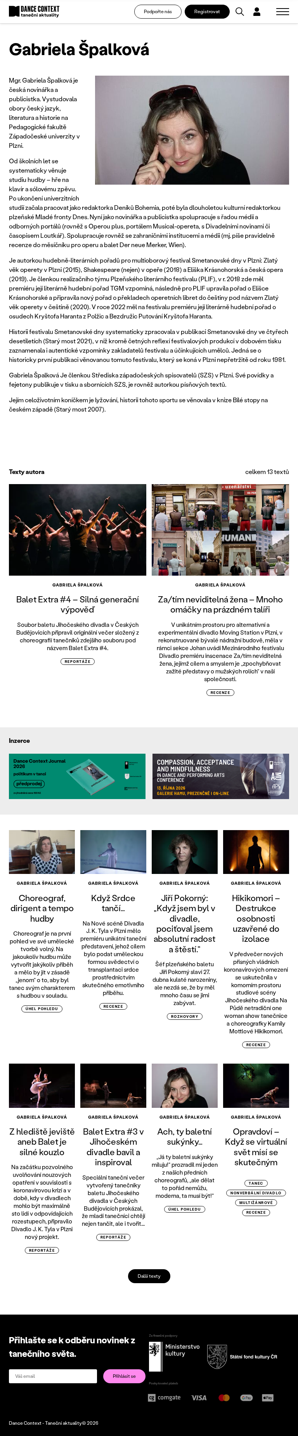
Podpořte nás (158, 11)
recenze (220, 692)
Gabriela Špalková (77, 585)
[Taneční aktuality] (34, 12)
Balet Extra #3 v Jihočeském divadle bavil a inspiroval (113, 1147)
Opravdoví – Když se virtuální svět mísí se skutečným (256, 1147)
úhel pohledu (42, 1009)
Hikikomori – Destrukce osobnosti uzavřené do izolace (256, 918)
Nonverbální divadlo (255, 1193)
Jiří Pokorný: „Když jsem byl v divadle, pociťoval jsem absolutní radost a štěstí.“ (184, 923)
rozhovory (184, 1016)
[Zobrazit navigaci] (282, 12)
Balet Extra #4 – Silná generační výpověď (77, 604)
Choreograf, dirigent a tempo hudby (42, 908)
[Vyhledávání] (240, 12)
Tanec (256, 1183)
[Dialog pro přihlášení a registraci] (257, 12)
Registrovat (207, 11)
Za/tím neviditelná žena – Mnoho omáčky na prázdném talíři (220, 604)
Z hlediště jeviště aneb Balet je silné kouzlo (42, 1141)
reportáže (77, 661)
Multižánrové (256, 1203)
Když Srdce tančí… (113, 903)
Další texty (149, 1276)
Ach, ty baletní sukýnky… (184, 1136)
